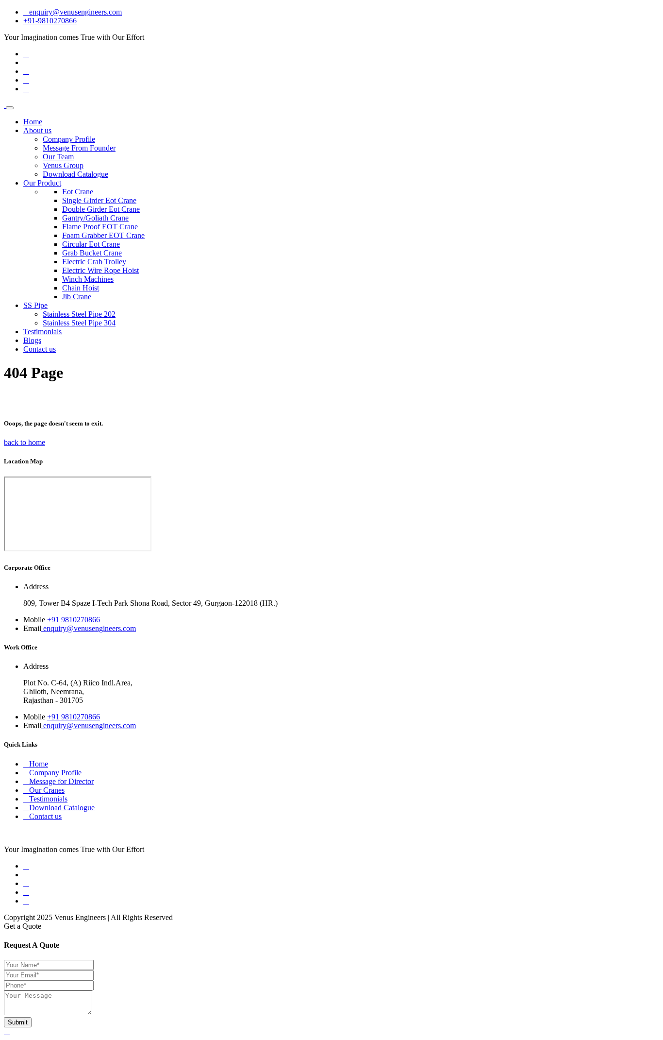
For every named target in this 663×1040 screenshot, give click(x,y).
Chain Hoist (80, 288)
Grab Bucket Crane (92, 253)
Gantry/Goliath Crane (95, 218)
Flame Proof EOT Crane (100, 226)
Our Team (58, 157)
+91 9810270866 (73, 619)
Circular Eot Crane (91, 244)
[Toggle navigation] (10, 107)
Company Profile (69, 139)
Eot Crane (77, 192)
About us (37, 130)
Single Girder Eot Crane (99, 200)
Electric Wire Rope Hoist (100, 270)
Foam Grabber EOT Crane (103, 235)
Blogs (32, 340)
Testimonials (42, 331)
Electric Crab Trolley (94, 261)
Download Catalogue (75, 174)
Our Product (42, 183)
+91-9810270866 (50, 21)
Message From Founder (79, 148)
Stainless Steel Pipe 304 (79, 323)
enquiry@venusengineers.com (75, 12)
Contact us (39, 349)
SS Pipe (35, 305)
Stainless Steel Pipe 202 (79, 314)
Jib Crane (76, 296)
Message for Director (61, 781)
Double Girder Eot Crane (101, 209)
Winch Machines (88, 279)
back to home (24, 442)
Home (32, 122)
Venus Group (63, 165)
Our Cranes (47, 790)
